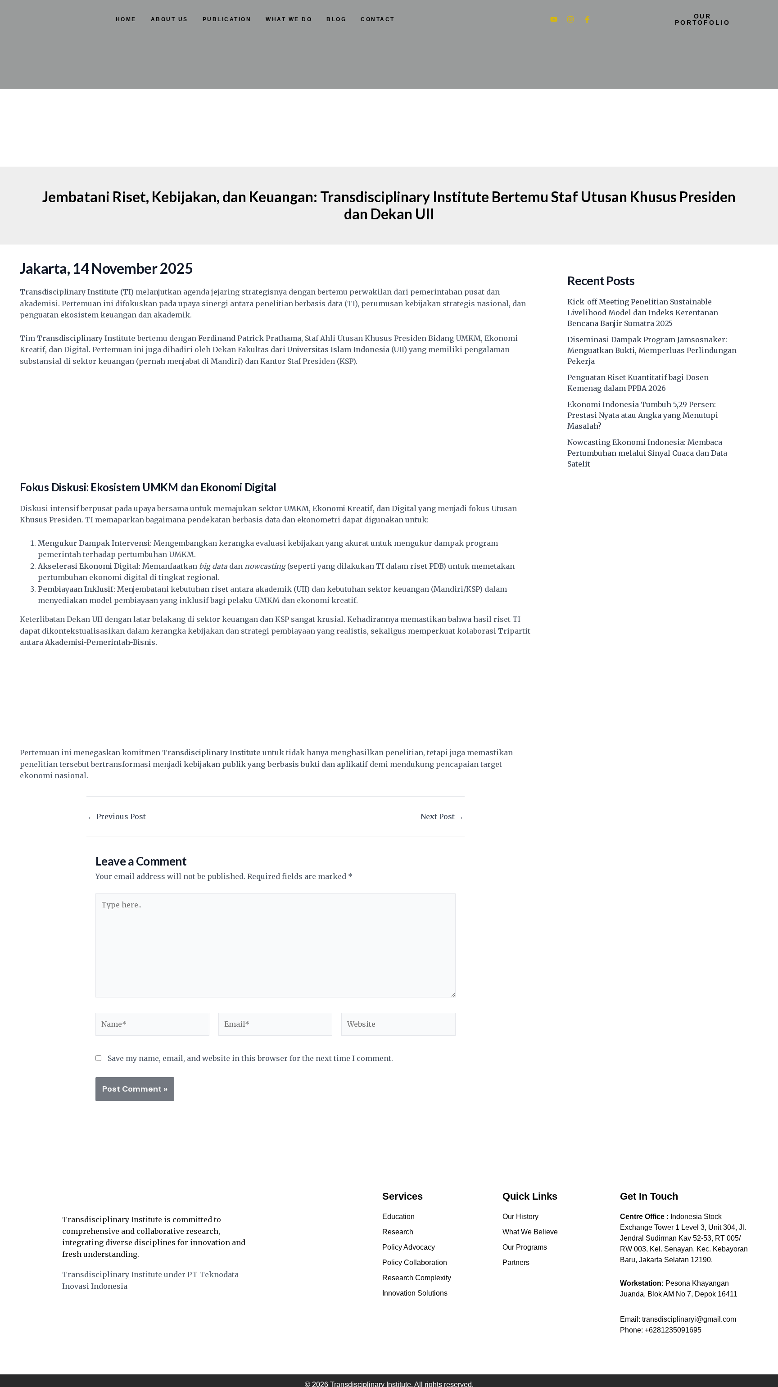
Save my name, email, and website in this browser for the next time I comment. (250, 1058)
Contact (378, 19)
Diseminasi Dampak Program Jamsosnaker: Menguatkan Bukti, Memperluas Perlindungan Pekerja (652, 350)
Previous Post (116, 816)
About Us (169, 19)
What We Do (289, 19)
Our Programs (524, 1247)
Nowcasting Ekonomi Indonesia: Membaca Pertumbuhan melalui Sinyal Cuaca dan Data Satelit (647, 453)
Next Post (442, 816)
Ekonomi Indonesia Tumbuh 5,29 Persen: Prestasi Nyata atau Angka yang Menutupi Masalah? (642, 415)
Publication (227, 19)
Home (126, 19)
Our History (520, 1216)
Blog (336, 19)
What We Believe (530, 1232)
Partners (515, 1262)
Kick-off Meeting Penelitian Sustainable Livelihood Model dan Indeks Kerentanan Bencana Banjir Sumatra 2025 (642, 312)
